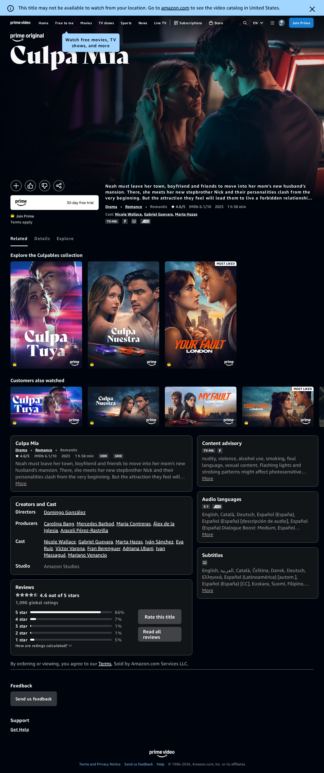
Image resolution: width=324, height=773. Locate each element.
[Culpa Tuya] (46, 315)
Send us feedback (138, 764)
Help (160, 764)
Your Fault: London (278, 407)
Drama (111, 206)
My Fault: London (200, 407)
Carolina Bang (59, 523)
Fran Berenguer (103, 548)
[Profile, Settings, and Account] (281, 23)
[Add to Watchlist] (16, 185)
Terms (104, 663)
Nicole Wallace (128, 214)
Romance (133, 206)
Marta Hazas (186, 214)
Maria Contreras (133, 523)
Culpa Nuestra (123, 407)
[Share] (59, 185)
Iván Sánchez (159, 541)
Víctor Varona (70, 548)
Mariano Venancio (87, 555)
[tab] (19, 238)
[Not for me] (44, 185)
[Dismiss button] (312, 9)
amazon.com (175, 7)
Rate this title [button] (160, 616)
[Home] (20, 23)
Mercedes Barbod (95, 523)
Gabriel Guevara (158, 214)
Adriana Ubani (138, 548)
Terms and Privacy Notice (99, 764)
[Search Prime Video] (245, 23)
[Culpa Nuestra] (123, 315)
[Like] (30, 185)
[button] (43, 646)
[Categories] (272, 23)
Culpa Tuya (46, 407)
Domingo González (65, 512)
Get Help (19, 729)
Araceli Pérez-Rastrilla (84, 530)
